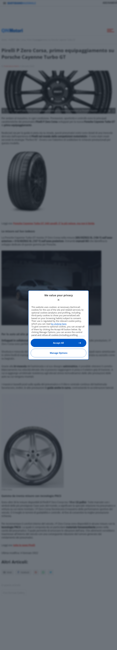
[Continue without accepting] (58, 300)
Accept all (58, 342)
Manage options (58, 352)
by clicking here (58, 323)
